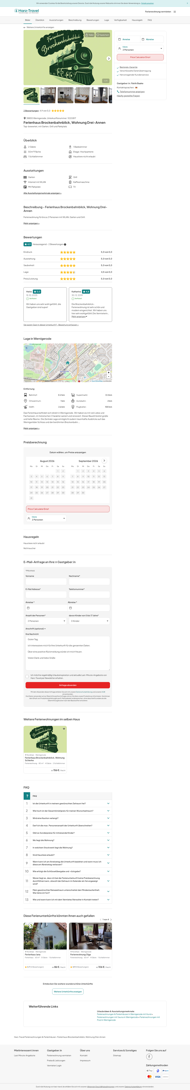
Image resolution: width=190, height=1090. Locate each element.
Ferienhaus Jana (32, 954)
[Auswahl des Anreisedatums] (47, 607)
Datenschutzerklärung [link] (84, 692)
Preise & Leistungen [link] (56, 1060)
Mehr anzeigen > (32, 428)
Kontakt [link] (84, 1055)
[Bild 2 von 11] (49, 96)
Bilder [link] (27, 20)
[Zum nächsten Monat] (104, 460)
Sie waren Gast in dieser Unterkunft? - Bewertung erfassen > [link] (51, 324)
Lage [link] (106, 20)
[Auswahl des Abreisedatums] (89, 607)
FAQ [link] (150, 20)
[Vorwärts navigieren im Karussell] (111, 919)
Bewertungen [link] (93, 20)
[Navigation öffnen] (175, 11)
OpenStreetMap (97, 381)
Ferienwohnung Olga (80, 954)
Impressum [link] (85, 1060)
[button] (90, 35)
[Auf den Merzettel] (64, 728)
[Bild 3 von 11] (66, 96)
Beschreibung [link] (75, 20)
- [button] (108, 376)
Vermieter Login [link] (54, 1065)
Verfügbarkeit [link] (120, 20)
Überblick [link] (39, 20)
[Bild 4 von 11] (83, 96)
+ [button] (108, 372)
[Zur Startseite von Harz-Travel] (26, 11)
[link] (158, 11)
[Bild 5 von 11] (100, 96)
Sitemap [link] (117, 1055)
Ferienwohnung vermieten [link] (59, 1055)
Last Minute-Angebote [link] (24, 1055)
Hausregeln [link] (137, 20)
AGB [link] (103, 692)
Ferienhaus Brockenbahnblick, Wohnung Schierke (44, 759)
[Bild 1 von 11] (32, 96)
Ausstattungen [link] (56, 20)
